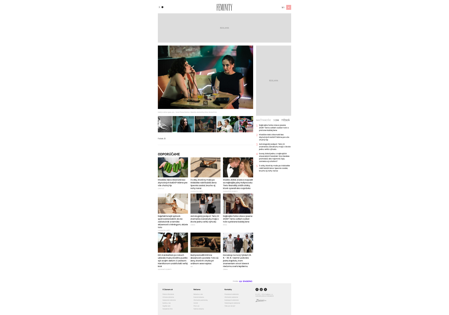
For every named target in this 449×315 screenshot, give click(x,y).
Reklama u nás (198, 294)
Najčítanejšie (263, 120)
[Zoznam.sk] (261, 301)
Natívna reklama (199, 309)
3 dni (276, 120)
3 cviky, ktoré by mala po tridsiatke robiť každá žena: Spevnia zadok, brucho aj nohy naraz (274, 168)
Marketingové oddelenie (232, 303)
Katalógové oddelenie (231, 300)
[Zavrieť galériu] (288, 7)
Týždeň (285, 120)
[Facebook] (257, 290)
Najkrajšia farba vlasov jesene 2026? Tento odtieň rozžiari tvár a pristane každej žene (274, 128)
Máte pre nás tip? (229, 306)
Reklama (197, 289)
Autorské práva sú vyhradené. (264, 296)
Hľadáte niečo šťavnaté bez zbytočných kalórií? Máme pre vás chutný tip (274, 137)
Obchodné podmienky (201, 300)
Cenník (196, 303)
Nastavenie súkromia (169, 300)
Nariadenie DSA (168, 309)
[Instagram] (261, 290)
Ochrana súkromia (168, 297)
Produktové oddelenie (231, 294)
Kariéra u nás (167, 303)
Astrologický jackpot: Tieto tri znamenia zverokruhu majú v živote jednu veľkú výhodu (274, 146)
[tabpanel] (273, 148)
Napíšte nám (166, 306)
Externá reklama (199, 297)
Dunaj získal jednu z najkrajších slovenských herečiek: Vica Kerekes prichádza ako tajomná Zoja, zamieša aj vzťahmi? (274, 157)
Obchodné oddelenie (231, 297)
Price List (196, 306)
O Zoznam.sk (168, 289)
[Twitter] (265, 290)
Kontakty (228, 289)
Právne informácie (168, 294)
